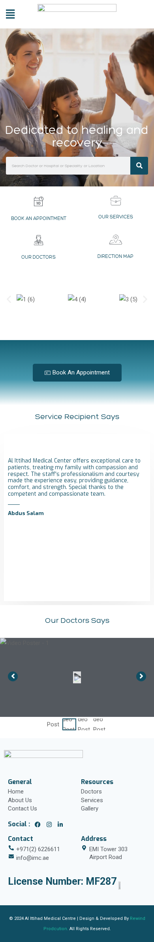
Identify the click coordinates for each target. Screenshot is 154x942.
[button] (9, 299)
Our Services (115, 217)
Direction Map (115, 256)
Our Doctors (38, 257)
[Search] (139, 166)
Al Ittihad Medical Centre (50, 918)
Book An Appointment (38, 218)
